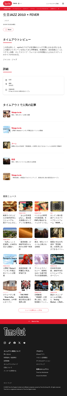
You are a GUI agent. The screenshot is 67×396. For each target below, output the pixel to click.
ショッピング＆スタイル (42, 8)
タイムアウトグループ (11, 364)
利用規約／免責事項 (10, 357)
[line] (24, 343)
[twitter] (19, 343)
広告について (8, 367)
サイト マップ (7, 383)
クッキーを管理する (10, 371)
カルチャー (25, 8)
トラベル (32, 8)
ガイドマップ (40, 364)
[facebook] (15, 343)
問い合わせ (7, 354)
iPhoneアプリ (40, 354)
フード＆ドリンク (17, 8)
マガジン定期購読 (41, 357)
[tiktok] (10, 343)
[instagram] (5, 343)
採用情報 (6, 361)
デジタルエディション (43, 361)
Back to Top (35, 321)
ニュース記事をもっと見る (33, 310)
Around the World (41, 376)
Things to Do (7, 8)
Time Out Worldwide (42, 372)
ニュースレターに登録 (52, 3)
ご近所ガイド (53, 8)
